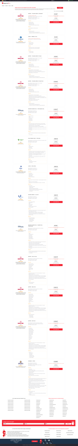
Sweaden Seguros (47, 430)
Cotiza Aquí (34, 441)
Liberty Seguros (58, 434)
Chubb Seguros (47, 432)
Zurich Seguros (58, 432)
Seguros (3, 5)
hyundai (6, 5)
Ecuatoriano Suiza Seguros (70, 432)
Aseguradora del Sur (70, 434)
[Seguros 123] (39, 3)
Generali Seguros (58, 430)
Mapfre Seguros (47, 436)
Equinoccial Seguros (47, 434)
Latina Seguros (58, 436)
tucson (9, 5)
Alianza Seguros (70, 430)
